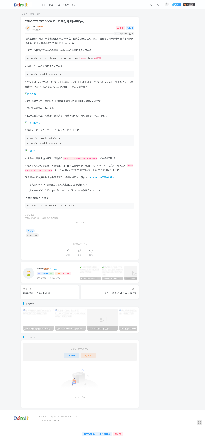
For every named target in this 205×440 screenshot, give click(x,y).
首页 (25, 13)
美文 (74, 4)
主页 (44, 4)
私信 (131, 28)
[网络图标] (79, 94)
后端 (51, 4)
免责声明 (52, 416)
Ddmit (34, 26)
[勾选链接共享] (79, 123)
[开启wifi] (79, 151)
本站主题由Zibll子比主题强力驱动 (97, 433)
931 (46, 273)
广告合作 (63, 416)
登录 (73, 355)
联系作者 (117, 433)
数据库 (65, 4)
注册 (89, 355)
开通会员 (190, 4)
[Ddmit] (21, 418)
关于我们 (73, 416)
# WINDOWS (32, 235)
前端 (58, 4)
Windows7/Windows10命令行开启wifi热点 (54, 21)
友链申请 (42, 416)
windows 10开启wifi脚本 (102, 177)
